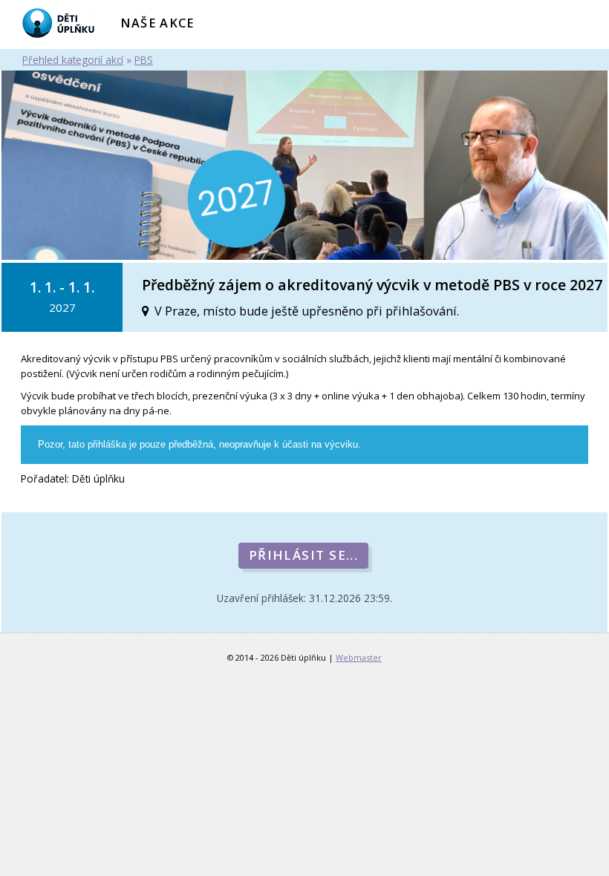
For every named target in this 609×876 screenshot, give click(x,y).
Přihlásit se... (304, 554)
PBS (143, 60)
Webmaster (359, 657)
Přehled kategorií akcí (72, 60)
